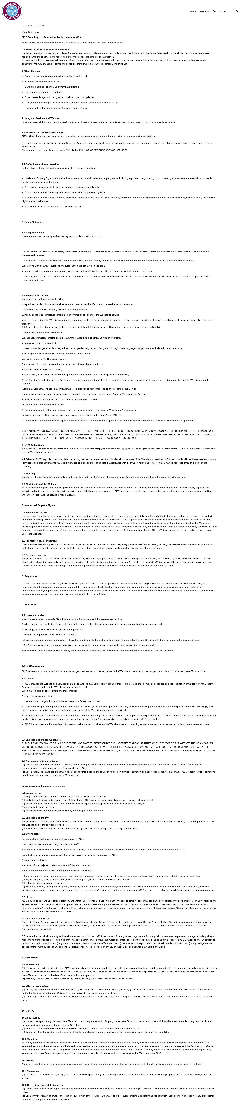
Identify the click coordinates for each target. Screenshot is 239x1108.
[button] (111, 11)
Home (24, 26)
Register (204, 11)
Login (193, 11)
